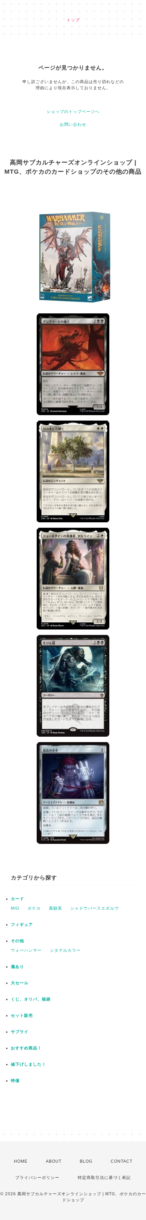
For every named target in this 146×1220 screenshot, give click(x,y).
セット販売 (22, 1015)
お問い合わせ (73, 124)
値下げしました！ (28, 1064)
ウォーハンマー (26, 950)
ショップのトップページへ (73, 111)
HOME (21, 1161)
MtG (15, 908)
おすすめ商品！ (26, 1048)
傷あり (17, 966)
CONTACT (121, 1161)
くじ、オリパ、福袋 (31, 999)
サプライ (20, 1031)
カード (17, 898)
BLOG (86, 1161)
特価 (15, 1080)
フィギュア (22, 924)
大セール (20, 983)
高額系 (55, 908)
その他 (17, 940)
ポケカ (34, 908)
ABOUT (53, 1161)
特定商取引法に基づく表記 (104, 1177)
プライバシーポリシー (37, 1177)
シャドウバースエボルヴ (94, 908)
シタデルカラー (65, 950)
